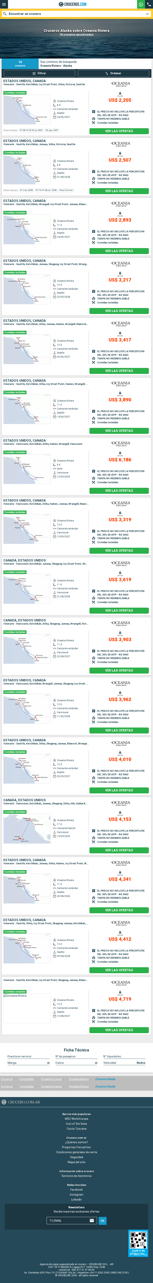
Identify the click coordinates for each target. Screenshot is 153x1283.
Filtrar (42, 73)
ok (102, 1220)
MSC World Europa (76, 1118)
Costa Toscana (76, 1128)
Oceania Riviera (79, 1079)
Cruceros (7, 1079)
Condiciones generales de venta (76, 1152)
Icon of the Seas (76, 1123)
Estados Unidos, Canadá (24, 81)
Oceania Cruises (51, 1079)
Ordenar (115, 73)
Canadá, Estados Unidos (24, 560)
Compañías (27, 1079)
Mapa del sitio (76, 1162)
